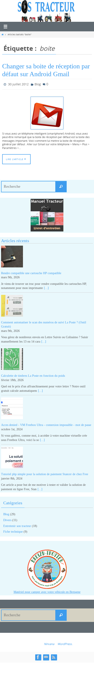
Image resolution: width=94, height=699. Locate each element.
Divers (7, 519)
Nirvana (49, 643)
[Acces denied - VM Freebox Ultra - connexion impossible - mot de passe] (47, 408)
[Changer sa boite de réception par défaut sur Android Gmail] (47, 112)
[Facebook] (38, 656)
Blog (38, 84)
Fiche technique (13, 530)
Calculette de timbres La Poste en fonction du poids (33, 374)
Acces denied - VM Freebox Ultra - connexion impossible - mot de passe (46, 423)
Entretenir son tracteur (17, 525)
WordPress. (64, 643)
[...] (46, 287)
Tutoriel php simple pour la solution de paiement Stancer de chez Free (44, 473)
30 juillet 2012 (18, 84)
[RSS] (54, 656)
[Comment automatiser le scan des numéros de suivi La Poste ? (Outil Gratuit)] (47, 305)
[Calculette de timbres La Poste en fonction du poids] (47, 359)
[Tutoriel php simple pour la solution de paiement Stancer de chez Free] (47, 457)
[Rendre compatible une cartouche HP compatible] (47, 256)
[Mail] (46, 656)
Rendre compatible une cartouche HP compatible (31, 272)
